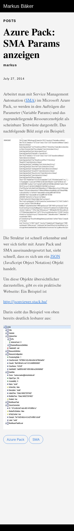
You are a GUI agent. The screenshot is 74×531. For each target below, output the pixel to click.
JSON (55, 256)
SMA (29, 100)
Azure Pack (15, 439)
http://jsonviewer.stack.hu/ (25, 301)
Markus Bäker (18, 6)
